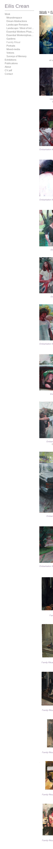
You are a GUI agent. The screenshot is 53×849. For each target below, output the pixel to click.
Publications (11, 63)
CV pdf (8, 70)
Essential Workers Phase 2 (19, 32)
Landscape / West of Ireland (20, 28)
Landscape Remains (15, 25)
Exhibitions (10, 60)
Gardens (10, 39)
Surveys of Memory (16, 56)
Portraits (11, 46)
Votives (10, 53)
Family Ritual (13, 42)
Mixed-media (12, 49)
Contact (9, 74)
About (8, 67)
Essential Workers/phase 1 (19, 35)
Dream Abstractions (16, 21)
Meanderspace (13, 18)
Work (7, 14)
